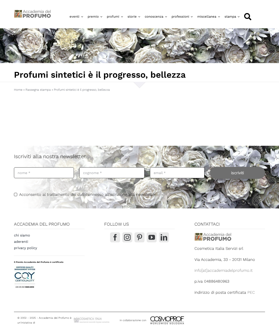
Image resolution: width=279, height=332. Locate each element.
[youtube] (152, 237)
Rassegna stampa (38, 89)
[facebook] (115, 237)
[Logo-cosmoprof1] (181, 316)
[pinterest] (139, 237)
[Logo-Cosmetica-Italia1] (92, 318)
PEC (251, 292)
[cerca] (247, 16)
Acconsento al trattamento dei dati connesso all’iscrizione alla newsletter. (88, 194)
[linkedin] (164, 237)
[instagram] (127, 237)
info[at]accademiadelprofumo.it (223, 270)
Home (18, 89)
